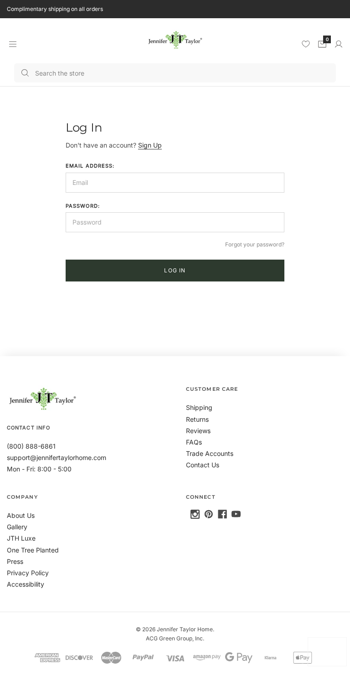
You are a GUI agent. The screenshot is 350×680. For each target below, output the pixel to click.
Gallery (17, 527)
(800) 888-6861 (31, 446)
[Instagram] (195, 514)
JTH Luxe (21, 538)
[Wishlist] (305, 43)
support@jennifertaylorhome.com (56, 457)
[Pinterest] (208, 514)
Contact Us (202, 465)
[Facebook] (222, 514)
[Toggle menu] (12, 43)
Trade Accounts (209, 453)
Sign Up (150, 145)
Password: (83, 206)
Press (15, 561)
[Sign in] (338, 44)
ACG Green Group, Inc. (175, 638)
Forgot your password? (254, 244)
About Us (21, 515)
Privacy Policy (28, 573)
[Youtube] (236, 514)
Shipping (199, 407)
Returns (197, 419)
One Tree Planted (33, 550)
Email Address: (90, 166)
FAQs (194, 442)
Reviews (198, 431)
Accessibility (25, 584)
